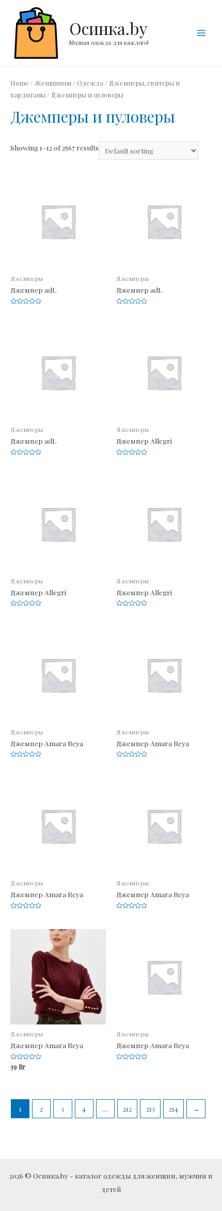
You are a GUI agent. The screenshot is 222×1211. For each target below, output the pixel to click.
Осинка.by (108, 28)
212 (127, 1108)
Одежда (90, 82)
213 (150, 1108)
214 (173, 1108)
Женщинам (53, 82)
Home (19, 82)
